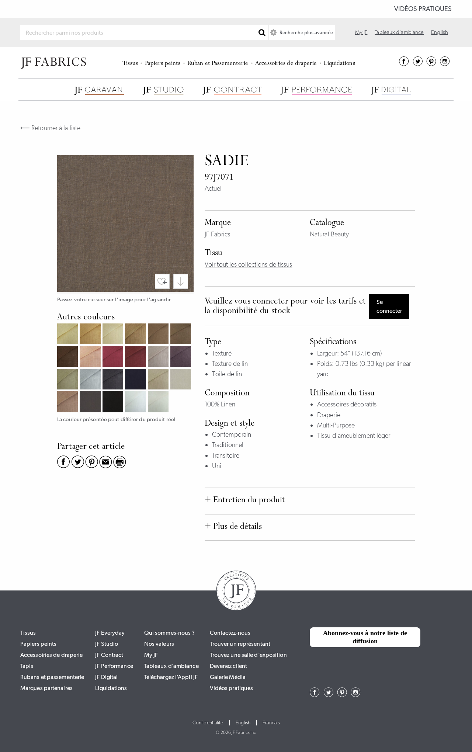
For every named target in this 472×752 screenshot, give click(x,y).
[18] (68, 334)
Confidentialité (207, 722)
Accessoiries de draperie (286, 63)
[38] (181, 334)
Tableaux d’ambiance (171, 665)
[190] (136, 402)
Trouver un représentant (240, 643)
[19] (91, 334)
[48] (136, 357)
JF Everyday (110, 632)
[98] (91, 402)
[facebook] (404, 64)
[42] (91, 357)
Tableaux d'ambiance (399, 32)
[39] (68, 357)
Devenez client (228, 665)
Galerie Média (228, 676)
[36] (136, 334)
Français (271, 722)
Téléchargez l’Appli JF (171, 676)
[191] (159, 402)
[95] (68, 402)
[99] (114, 402)
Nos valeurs (159, 643)
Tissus (130, 63)
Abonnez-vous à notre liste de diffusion (365, 637)
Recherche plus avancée (305, 32)
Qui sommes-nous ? (169, 632)
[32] (114, 334)
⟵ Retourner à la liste (50, 128)
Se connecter (389, 306)
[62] (68, 380)
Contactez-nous (230, 632)
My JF (361, 32)
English (439, 32)
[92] (159, 380)
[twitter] (418, 64)
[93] (181, 380)
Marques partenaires (46, 688)
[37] (159, 334)
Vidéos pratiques (423, 9)
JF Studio (106, 643)
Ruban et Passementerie (217, 63)
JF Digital (106, 676)
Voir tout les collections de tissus (248, 264)
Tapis (27, 665)
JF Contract (109, 654)
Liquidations (339, 63)
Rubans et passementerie (52, 676)
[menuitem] (131, 63)
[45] (114, 357)
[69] (136, 380)
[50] (159, 357)
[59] (181, 357)
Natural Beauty (329, 234)
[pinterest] (431, 64)
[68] (114, 380)
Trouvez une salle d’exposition (248, 654)
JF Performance (114, 665)
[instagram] (445, 64)
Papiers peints (162, 63)
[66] (91, 380)
